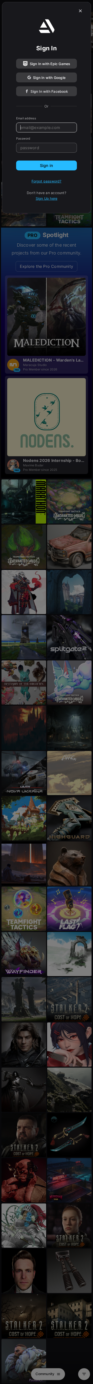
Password (23, 138)
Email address (26, 118)
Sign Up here (47, 198)
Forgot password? (46, 181)
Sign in (46, 165)
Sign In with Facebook (49, 91)
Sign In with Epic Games (50, 64)
